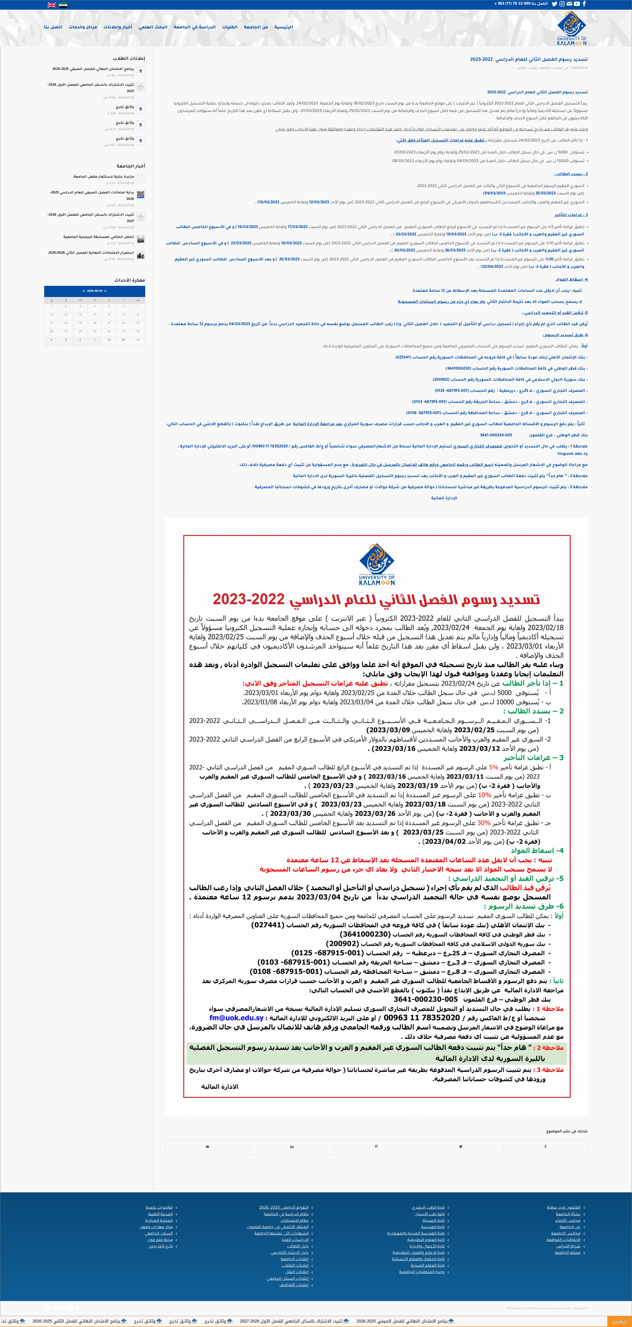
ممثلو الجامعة (567, 1253)
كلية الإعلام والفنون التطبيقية (419, 1253)
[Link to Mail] (569, 4)
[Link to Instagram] (562, 4)
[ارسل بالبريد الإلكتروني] (207, 1147)
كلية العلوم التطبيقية (426, 1240)
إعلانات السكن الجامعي (288, 1279)
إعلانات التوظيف (294, 1285)
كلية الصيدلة (434, 1221)
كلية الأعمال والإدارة (427, 1246)
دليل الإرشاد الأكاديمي (289, 1253)
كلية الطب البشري (428, 1208)
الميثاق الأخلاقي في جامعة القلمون (278, 1227)
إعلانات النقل (297, 1272)
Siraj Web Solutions (532, 1308)
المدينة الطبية (160, 1214)
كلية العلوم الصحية (428, 1266)
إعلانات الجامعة (551, 68)
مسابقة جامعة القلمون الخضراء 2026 (158, 1321)
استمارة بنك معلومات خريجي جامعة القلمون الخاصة (64, 1321)
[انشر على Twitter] (461, 1147)
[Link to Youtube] (576, 4)
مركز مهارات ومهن (156, 1227)
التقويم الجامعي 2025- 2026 (284, 1208)
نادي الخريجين (160, 1246)
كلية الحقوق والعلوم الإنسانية (418, 1259)
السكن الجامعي (159, 1234)
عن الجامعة (570, 1227)
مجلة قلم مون (160, 1240)
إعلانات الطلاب (526, 68)
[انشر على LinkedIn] (292, 1147)
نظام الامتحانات (294, 1221)
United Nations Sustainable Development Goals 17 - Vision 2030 (265, 1321)
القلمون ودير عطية (563, 1208)
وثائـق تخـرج (557, 1321)
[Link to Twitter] (554, 4)
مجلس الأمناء (567, 1221)
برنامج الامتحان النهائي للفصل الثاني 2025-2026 (418, 1321)
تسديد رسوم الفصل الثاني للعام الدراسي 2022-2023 (529, 60)
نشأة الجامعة (568, 1214)
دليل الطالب (298, 1246)
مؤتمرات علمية (159, 1208)
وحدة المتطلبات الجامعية (422, 1272)
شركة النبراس (568, 1246)
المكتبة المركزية (159, 1221)
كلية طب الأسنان (429, 1214)
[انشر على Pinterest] (376, 1147)
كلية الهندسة (433, 1227)
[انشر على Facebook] (545, 1147)
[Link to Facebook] (584, 4)
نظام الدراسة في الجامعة (286, 1214)
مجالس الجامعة (565, 1234)
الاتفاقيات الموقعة (563, 1240)
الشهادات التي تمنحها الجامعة (281, 1234)
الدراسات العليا (295, 1240)
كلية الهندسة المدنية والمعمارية (416, 1234)
